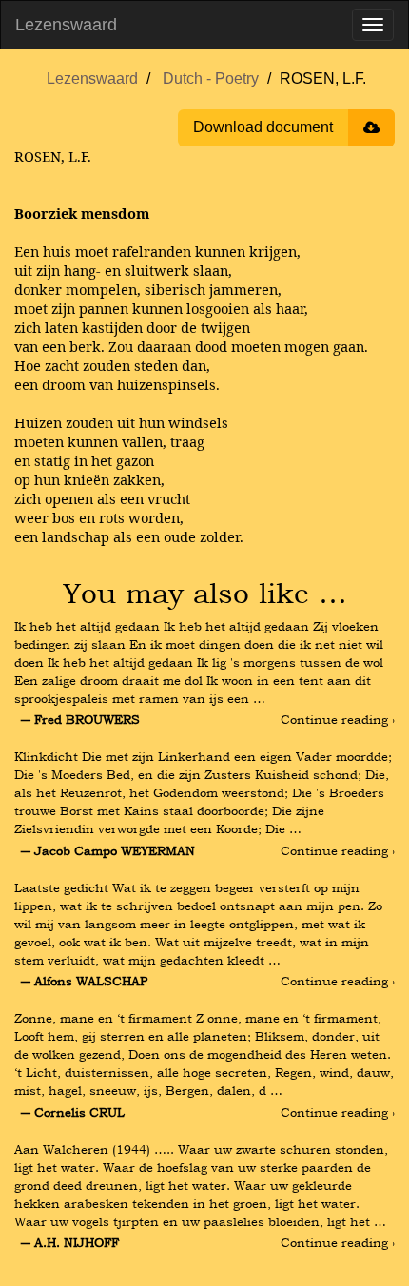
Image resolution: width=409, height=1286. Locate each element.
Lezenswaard (66, 24)
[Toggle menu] (373, 25)
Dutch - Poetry (211, 78)
